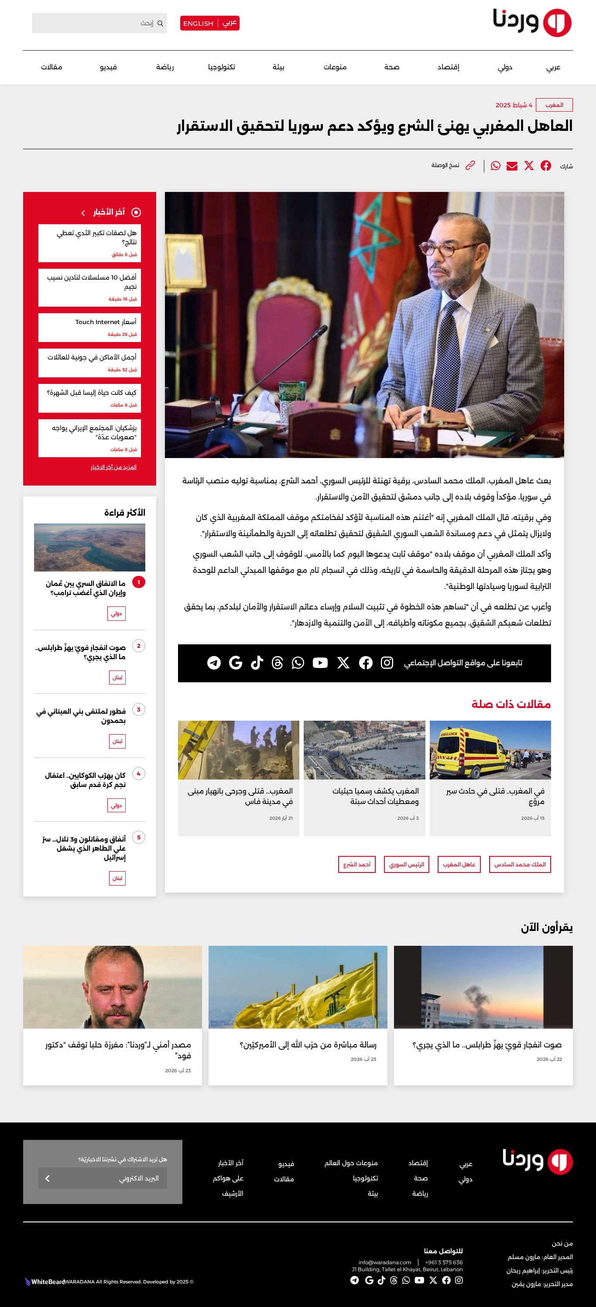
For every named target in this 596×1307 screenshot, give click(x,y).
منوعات (335, 67)
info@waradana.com (385, 1262)
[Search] (161, 24)
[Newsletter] (48, 1179)
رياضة (165, 67)
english (198, 23)
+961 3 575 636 (444, 1262)
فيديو (108, 67)
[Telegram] (214, 663)
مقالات (51, 67)
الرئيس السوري (406, 864)
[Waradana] (532, 23)
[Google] (236, 663)
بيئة (278, 67)
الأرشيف (232, 1194)
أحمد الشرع (356, 864)
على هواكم (228, 1178)
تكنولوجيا (221, 67)
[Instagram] (387, 663)
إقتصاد (448, 67)
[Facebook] (546, 166)
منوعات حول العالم (351, 1163)
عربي (229, 21)
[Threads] (277, 663)
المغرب (554, 105)
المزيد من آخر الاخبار (114, 467)
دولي (505, 67)
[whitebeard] (44, 1282)
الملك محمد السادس (520, 864)
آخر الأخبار (230, 1163)
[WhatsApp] (298, 663)
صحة (392, 67)
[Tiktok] (257, 663)
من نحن (562, 1243)
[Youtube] (320, 663)
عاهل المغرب (459, 864)
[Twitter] (529, 166)
